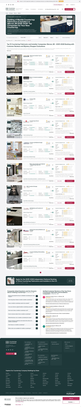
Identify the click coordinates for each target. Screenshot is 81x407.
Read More (61, 1)
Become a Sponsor (55, 344)
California (57, 373)
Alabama (7, 373)
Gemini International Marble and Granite (37, 230)
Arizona (31, 373)
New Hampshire (70, 380)
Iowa (44, 376)
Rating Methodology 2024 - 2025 (55, 359)
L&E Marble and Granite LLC (36, 208)
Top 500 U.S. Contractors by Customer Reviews (29, 348)
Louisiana (7, 378)
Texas (19, 385)
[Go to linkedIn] (11, 4)
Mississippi (8, 380)
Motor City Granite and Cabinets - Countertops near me (37, 164)
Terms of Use (34, 392)
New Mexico (20, 381)
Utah (31, 385)
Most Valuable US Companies (28, 355)
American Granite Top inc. (36, 55)
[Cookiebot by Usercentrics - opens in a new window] (7, 405)
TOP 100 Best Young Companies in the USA (29, 361)
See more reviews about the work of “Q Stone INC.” (55, 323)
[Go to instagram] (8, 4)
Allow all (71, 398)
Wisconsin (20, 387)
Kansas (56, 376)
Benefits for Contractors (43, 344)
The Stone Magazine (58, 4)
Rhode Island (45, 383)
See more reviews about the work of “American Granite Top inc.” (57, 303)
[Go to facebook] (6, 4)
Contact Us (72, 4)
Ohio (68, 381)
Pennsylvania (32, 383)
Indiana (31, 376)
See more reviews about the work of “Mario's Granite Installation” (58, 313)
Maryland (32, 378)
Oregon (19, 383)
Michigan (57, 378)
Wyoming (32, 387)
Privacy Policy (28, 392)
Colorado (69, 373)
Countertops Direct (34, 120)
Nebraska (44, 380)
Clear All (29, 40)
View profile (59, 71)
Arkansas (44, 373)
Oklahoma (8, 383)
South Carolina (58, 383)
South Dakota (69, 383)
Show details (18, 404)
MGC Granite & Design (32, 186)
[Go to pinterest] (13, 4)
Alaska (19, 373)
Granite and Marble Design (36, 142)
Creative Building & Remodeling (37, 251)
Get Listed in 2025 (69, 9)
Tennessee (8, 385)
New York (32, 381)
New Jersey (8, 381)
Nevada (56, 380)
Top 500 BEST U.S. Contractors (28, 345)
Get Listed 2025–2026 (70, 281)
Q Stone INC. (33, 98)
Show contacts (69, 71)
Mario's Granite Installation (36, 77)
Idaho (7, 376)
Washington (69, 385)
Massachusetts (45, 378)
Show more (9, 33)
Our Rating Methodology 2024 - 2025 (52, 9)
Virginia (56, 385)
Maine (19, 378)
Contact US (45, 392)
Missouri (19, 380)
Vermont (44, 385)
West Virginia (8, 387)
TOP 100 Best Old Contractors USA (28, 358)
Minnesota (69, 378)
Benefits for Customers (43, 357)
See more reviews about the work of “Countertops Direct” (56, 332)
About (67, 4)
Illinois (19, 376)
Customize (70, 402)
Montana (32, 380)
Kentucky (69, 376)
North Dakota (57, 381)
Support (40, 392)
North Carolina (45, 381)
